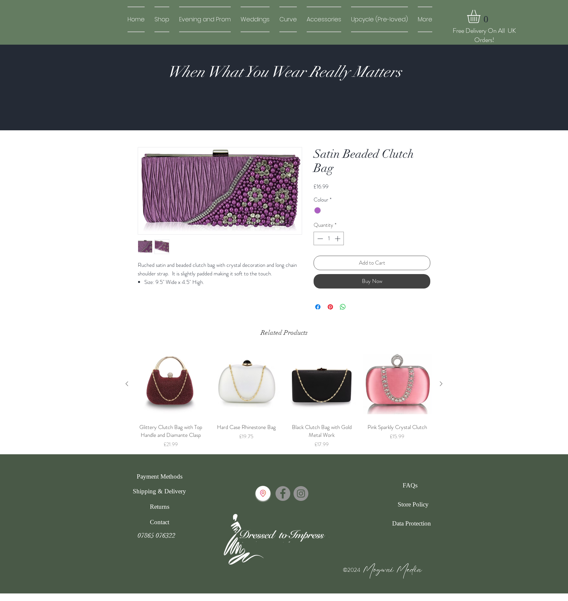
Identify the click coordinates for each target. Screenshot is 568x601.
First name (432, 221)
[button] (552, 14)
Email (427, 185)
